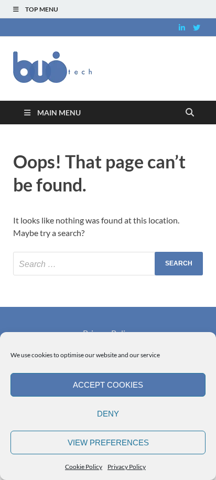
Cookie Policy (83, 467)
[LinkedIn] (182, 27)
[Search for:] (108, 263)
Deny (108, 413)
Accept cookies (108, 384)
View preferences (108, 442)
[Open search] (190, 113)
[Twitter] (196, 27)
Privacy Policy (126, 467)
